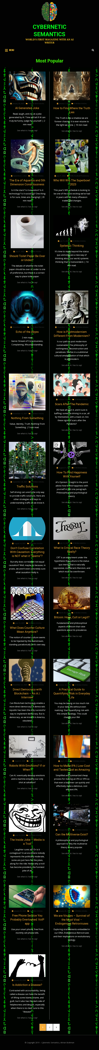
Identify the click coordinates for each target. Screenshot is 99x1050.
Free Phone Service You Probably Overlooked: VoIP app (27, 919)
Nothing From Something (27, 418)
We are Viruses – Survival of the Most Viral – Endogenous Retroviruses (72, 919)
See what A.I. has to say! (27, 130)
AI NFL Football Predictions (79, 176)
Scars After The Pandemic (72, 404)
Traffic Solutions (27, 486)
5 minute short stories (36, 103)
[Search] (92, 50)
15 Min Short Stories (37, 327)
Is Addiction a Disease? (27, 984)
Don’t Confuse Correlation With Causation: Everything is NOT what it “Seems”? (27, 552)
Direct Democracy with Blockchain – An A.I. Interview (27, 693)
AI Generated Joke (27, 108)
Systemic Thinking (72, 245)
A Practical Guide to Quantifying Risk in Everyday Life (71, 693)
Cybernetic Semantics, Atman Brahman (58, 1042)
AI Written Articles (80, 103)
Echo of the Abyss (27, 331)
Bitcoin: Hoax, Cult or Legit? (71, 617)
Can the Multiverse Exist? (72, 834)
